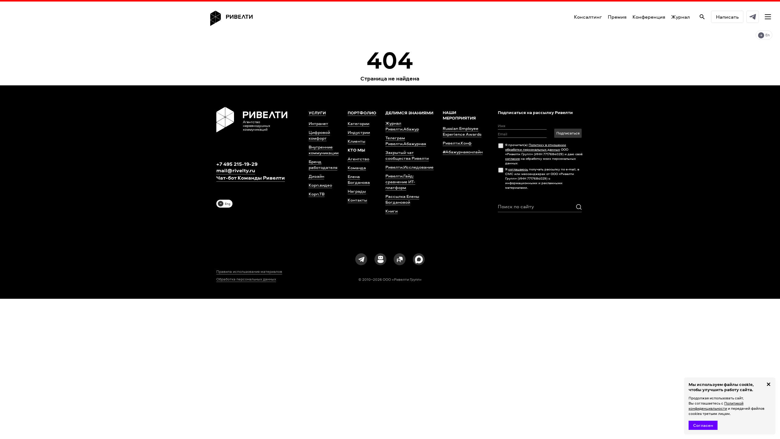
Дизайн (316, 176)
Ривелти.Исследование (409, 167)
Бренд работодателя (323, 164)
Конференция (649, 16)
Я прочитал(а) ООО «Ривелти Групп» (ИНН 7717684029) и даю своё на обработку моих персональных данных (544, 153)
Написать (727, 16)
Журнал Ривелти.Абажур (402, 126)
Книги (391, 211)
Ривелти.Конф (457, 143)
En (767, 34)
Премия (617, 16)
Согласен (703, 425)
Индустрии (359, 132)
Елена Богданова (359, 179)
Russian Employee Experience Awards (462, 131)
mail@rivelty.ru (235, 170)
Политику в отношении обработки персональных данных (535, 147)
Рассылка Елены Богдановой (402, 199)
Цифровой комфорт (319, 135)
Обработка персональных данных (246, 279)
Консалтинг (588, 16)
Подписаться (568, 133)
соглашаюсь (518, 169)
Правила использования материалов (249, 271)
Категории (358, 123)
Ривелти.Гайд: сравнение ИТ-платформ (400, 181)
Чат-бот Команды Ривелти (250, 177)
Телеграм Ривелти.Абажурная (405, 140)
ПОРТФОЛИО (362, 113)
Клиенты (356, 141)
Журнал (680, 16)
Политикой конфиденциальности (716, 406)
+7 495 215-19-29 (236, 164)
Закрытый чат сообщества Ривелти (407, 155)
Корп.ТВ (316, 194)
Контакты (357, 200)
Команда (357, 167)
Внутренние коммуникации (324, 149)
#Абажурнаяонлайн (463, 152)
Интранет (318, 123)
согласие (512, 158)
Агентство (358, 159)
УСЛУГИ (317, 113)
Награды (357, 191)
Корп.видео (320, 185)
